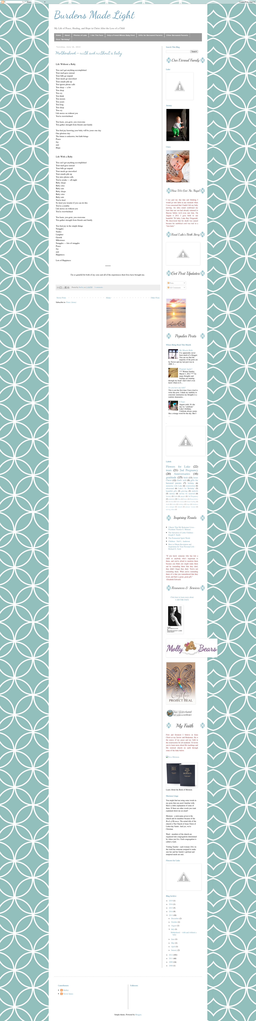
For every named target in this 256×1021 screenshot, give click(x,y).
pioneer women (190, 507)
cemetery (171, 499)
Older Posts (155, 297)
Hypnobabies (194, 499)
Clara (179, 499)
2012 (171, 955)
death (167, 504)
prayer (183, 496)
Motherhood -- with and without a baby (89, 53)
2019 (171, 900)
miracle (180, 507)
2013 (171, 915)
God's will (181, 480)
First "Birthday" (63, 39)
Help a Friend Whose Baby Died (121, 35)
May (173, 943)
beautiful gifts (171, 491)
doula (174, 504)
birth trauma (180, 501)
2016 (171, 904)
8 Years (182, 401)
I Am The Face (97, 35)
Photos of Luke (80, 35)
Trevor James (68, 994)
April (173, 946)
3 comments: (98, 287)
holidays (181, 504)
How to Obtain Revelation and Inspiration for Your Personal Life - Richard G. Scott (181, 546)
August (174, 925)
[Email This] (58, 287)
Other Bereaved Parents (177, 35)
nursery (172, 493)
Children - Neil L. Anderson (179, 541)
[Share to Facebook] (65, 287)
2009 (171, 962)
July (173, 929)
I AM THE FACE (182, 599)
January (174, 950)
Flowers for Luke (178, 466)
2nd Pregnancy (189, 470)
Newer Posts (61, 297)
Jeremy (168, 496)
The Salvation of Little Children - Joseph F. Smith (181, 533)
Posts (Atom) (71, 302)
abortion (171, 501)
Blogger (138, 1014)
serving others (170, 509)
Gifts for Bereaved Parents (150, 35)
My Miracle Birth (186, 350)
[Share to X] (63, 287)
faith (175, 496)
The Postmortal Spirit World (179, 538)
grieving (184, 491)
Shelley (66, 990)
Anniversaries (182, 474)
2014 (171, 911)
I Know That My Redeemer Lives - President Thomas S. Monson (181, 528)
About (67, 35)
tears (169, 470)
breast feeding (191, 501)
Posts (171, 283)
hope (188, 504)
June (173, 939)
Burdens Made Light (94, 14)
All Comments (175, 287)
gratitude (171, 477)
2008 (171, 965)
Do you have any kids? (176, 387)
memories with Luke (174, 485)
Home (58, 35)
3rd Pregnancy (193, 496)
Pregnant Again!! (185, 369)
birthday (191, 483)
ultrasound (170, 488)
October (174, 922)
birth (185, 477)
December (175, 918)
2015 (171, 908)
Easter (185, 499)
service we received (187, 493)
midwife (195, 491)
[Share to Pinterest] (68, 287)
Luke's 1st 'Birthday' (186, 488)
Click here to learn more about (182, 597)
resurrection (190, 485)
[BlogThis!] (60, 287)
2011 (171, 958)
